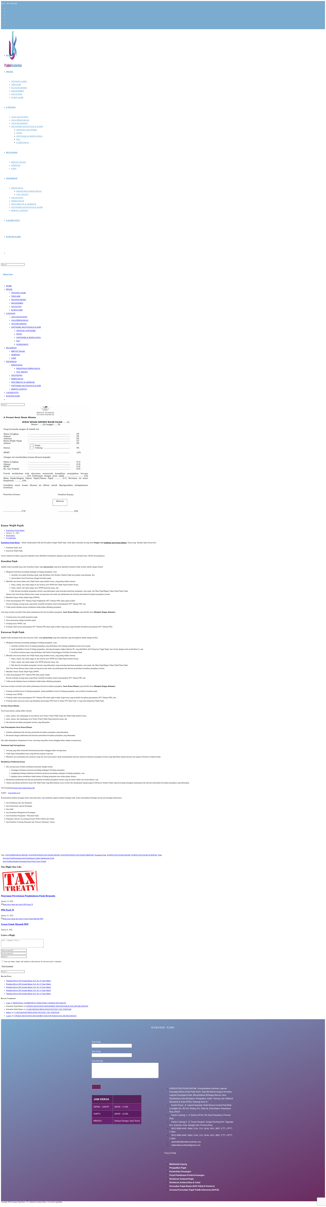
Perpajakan (10, 535)
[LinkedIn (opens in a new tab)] (7, 18)
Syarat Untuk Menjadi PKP (15, 924)
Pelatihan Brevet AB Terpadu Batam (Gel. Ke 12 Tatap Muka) (28, 994)
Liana (8, 1003)
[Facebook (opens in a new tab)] (7, 12)
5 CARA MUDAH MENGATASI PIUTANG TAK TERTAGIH (48, 1009)
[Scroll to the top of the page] (1, 1204)
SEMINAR (15, 355)
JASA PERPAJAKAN (19, 320)
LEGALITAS (16, 307)
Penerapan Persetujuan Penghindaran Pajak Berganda (28, 895)
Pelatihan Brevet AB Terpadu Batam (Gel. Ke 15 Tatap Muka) (28, 984)
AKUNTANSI (16, 375)
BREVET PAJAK (18, 351)
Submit (96, 1087)
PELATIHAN (11, 348)
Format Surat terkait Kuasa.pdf (23, 788)
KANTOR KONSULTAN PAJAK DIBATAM (77, 855)
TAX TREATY (22, 372)
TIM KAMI (15, 296)
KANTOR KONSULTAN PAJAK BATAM (44, 855)
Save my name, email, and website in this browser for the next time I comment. (33, 962)
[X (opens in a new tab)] (7, 8)
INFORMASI (11, 362)
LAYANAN (10, 313)
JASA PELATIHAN (19, 324)
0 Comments (11, 538)
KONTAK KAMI (13, 396)
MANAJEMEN (17, 303)
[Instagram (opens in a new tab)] (7, 15)
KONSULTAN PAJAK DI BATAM (144, 855)
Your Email (97, 1051)
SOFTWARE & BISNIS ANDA (28, 337)
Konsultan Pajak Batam (15, 530)
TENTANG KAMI (18, 293)
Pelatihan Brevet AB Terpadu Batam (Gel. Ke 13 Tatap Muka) (28, 990)
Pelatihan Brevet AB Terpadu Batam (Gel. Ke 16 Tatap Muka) (28, 981)
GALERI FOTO (12, 393)
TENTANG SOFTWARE (26, 331)
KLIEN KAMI (17, 310)
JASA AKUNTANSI (19, 317)
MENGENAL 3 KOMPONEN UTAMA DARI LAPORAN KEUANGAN (39, 1003)
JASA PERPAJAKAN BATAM (16, 855)
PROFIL (9, 289)
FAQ (18, 341)
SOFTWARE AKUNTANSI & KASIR (26, 327)
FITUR (19, 334)
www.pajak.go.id (14, 793)
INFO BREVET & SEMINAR (23, 382)
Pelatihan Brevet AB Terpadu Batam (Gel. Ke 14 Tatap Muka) (28, 987)
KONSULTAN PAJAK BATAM (118, 855)
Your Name (97, 1042)
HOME (9, 286)
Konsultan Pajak (100, 855)
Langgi (8, 1016)
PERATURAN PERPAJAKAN (28, 368)
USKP (13, 358)
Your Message (98, 1061)
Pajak (160, 855)
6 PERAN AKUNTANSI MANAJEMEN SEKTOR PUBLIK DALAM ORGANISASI (57, 1006)
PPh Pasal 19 (7, 910)
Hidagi (8, 1012)
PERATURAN (16, 365)
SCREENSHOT (22, 344)
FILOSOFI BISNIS (18, 300)
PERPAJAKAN (17, 379)
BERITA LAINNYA (19, 389)
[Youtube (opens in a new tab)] (7, 21)
